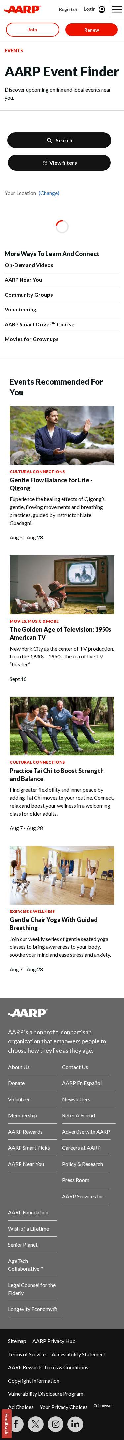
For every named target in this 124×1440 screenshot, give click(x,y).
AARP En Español (82, 1083)
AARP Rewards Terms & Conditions (48, 1367)
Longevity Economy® (32, 1309)
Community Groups (29, 294)
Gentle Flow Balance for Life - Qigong (51, 484)
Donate (16, 1083)
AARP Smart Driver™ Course (39, 324)
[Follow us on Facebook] (16, 1424)
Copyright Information (33, 1380)
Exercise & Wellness (32, 911)
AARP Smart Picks (29, 1147)
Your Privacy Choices (64, 1407)
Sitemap (17, 1341)
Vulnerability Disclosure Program (45, 1394)
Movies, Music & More (34, 621)
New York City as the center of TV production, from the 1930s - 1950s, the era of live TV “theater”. (62, 656)
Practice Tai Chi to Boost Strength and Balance (57, 774)
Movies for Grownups (32, 339)
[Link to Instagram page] (55, 1424)
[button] (117, 9)
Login (90, 9)
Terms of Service (27, 1354)
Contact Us (75, 1067)
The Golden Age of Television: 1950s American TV (60, 633)
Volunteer (19, 1099)
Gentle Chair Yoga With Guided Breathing (54, 923)
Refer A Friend (78, 1115)
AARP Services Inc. (83, 1196)
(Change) (49, 193)
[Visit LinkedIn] (75, 1424)
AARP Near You (23, 279)
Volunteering (20, 309)
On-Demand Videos (29, 265)
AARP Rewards (25, 1131)
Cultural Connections (37, 471)
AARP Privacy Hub (54, 1341)
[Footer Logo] (62, 1013)
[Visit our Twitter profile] (36, 1424)
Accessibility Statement (78, 1354)
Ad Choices (21, 1407)
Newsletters (76, 1099)
